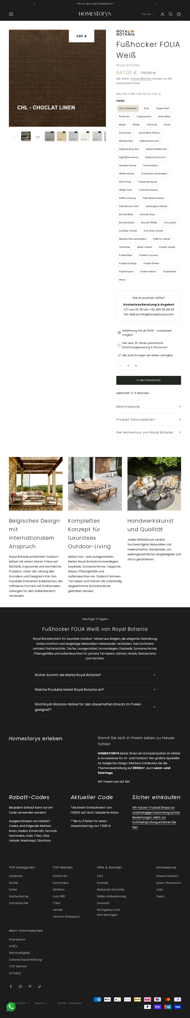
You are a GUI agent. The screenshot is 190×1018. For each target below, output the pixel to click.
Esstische (15, 876)
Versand (103, 903)
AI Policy (15, 973)
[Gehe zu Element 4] (50, 136)
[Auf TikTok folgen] (40, 986)
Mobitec (59, 889)
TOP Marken (18, 966)
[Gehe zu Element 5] (61, 136)
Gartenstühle (18, 903)
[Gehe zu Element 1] (14, 136)
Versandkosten (140, 79)
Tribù (56, 903)
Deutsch (146, 14)
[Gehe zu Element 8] (97, 136)
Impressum (17, 939)
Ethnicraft (60, 876)
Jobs (159, 889)
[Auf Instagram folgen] (20, 986)
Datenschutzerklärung (25, 960)
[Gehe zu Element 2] (26, 136)
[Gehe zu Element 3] (38, 136)
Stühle (13, 883)
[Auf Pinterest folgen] (30, 986)
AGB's (13, 946)
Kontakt (103, 883)
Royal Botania (128, 65)
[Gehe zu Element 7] (85, 136)
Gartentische (18, 896)
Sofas (13, 889)
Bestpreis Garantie (110, 889)
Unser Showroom (168, 883)
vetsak (58, 910)
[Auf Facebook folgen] (11, 986)
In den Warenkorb (149, 380)
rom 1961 (59, 896)
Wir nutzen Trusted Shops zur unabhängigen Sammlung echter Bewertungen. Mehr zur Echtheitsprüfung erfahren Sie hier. (156, 817)
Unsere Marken (167, 876)
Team (160, 896)
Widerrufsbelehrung (111, 896)
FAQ (100, 876)
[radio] (127, 108)
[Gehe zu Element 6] (73, 136)
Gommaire (60, 883)
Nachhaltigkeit (19, 953)
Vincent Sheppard (66, 916)
